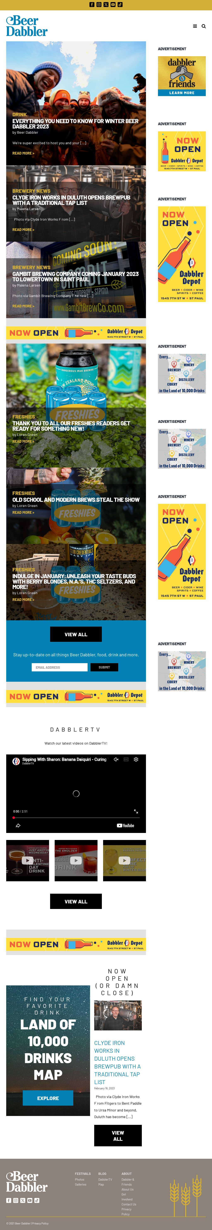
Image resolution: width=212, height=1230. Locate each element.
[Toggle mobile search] (204, 26)
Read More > (23, 153)
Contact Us (129, 1204)
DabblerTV (105, 1179)
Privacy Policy (126, 1211)
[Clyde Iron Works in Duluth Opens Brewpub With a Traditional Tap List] (118, 1015)
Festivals (83, 1173)
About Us (128, 1189)
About (127, 1173)
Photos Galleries (80, 1182)
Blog (102, 1173)
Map (101, 1184)
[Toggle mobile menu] (194, 26)
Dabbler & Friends (128, 1182)
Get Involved (127, 1196)
